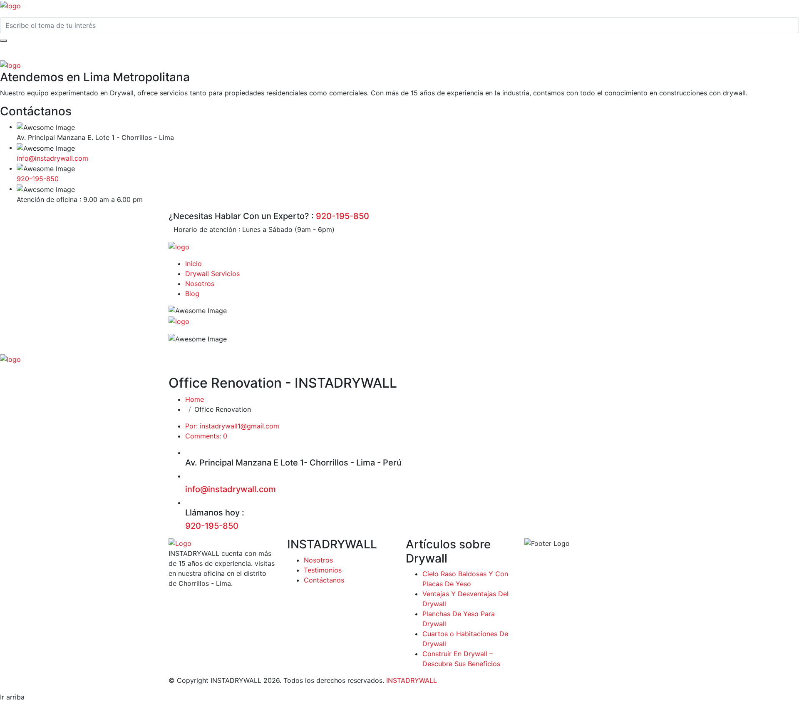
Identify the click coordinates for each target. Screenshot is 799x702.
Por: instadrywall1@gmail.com (232, 426)
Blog (192, 293)
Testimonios (323, 570)
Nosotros (199, 283)
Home (194, 399)
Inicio (193, 263)
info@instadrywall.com (52, 158)
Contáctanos (324, 580)
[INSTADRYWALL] (10, 5)
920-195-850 (38, 178)
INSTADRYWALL (411, 680)
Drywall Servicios (212, 273)
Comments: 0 (206, 436)
